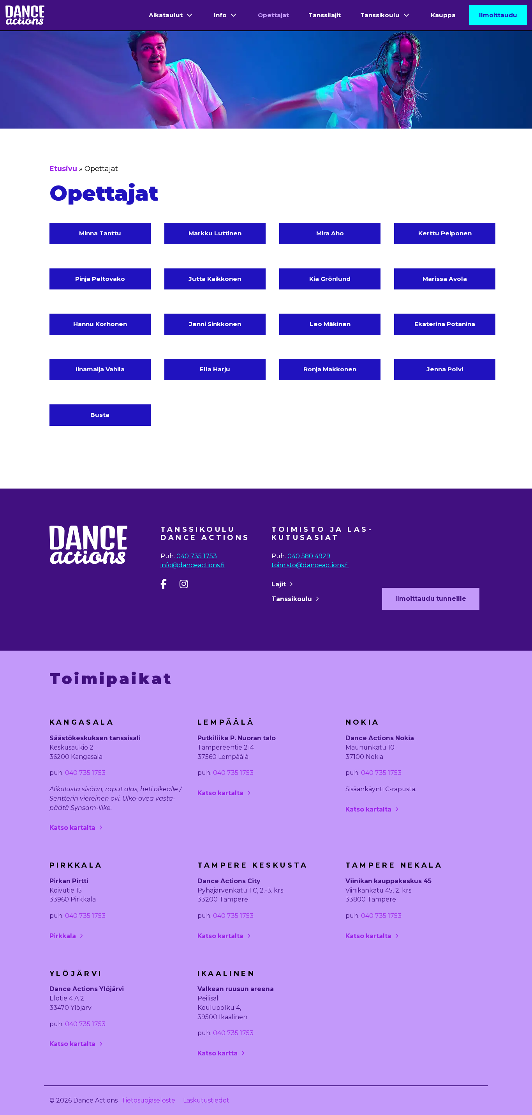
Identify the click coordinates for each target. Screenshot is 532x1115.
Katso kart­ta (217, 1053)
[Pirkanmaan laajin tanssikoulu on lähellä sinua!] (24, 15)
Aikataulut (166, 15)
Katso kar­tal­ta (72, 827)
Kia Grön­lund (330, 278)
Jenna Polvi (444, 369)
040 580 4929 (308, 556)
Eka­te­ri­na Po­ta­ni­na (444, 324)
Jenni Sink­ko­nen (215, 324)
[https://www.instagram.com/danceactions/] (188, 586)
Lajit (278, 584)
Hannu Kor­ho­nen (100, 324)
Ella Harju (215, 369)
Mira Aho (330, 233)
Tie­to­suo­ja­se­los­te (148, 1100)
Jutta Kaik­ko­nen (214, 278)
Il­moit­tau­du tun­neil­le (430, 598)
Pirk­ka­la (62, 936)
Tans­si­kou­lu (291, 599)
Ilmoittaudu (498, 15)
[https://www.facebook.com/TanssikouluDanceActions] (169, 586)
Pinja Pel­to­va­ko (100, 278)
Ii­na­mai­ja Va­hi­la (100, 369)
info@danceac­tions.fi (192, 565)
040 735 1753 (196, 556)
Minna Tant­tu (100, 233)
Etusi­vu (63, 168)
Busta (99, 414)
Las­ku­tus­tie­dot (206, 1100)
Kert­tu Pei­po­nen (445, 233)
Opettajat (273, 15)
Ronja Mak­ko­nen (329, 369)
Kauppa (443, 15)
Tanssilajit (324, 15)
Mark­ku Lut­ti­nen (214, 233)
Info (220, 15)
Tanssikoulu (380, 15)
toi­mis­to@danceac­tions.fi (310, 565)
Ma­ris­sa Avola (445, 278)
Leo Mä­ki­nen (330, 324)
